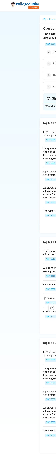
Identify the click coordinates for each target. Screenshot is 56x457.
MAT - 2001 (50, 44)
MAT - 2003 (50, 289)
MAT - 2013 (50, 259)
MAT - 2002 (50, 140)
